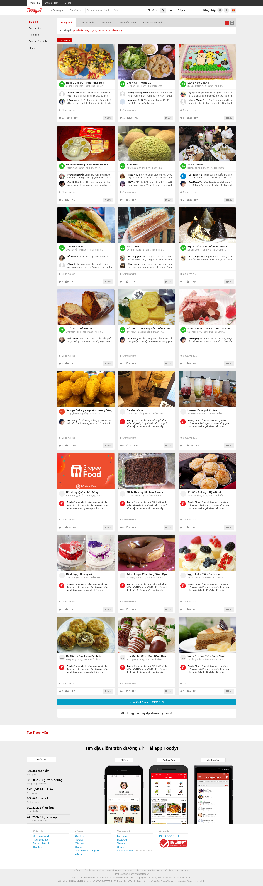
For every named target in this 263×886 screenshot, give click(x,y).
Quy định (37, 847)
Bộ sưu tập (35, 28)
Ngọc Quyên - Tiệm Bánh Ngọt (206, 656)
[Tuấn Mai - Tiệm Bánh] (86, 307)
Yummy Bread (74, 246)
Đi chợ (68, 3)
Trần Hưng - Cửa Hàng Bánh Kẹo (147, 574)
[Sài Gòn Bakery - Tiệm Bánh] (207, 471)
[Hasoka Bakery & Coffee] (207, 389)
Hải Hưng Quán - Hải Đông (82, 492)
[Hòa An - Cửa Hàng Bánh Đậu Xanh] (146, 307)
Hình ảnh (34, 34)
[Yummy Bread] (86, 225)
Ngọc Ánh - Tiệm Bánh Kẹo (204, 574)
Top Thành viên (37, 732)
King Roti (132, 164)
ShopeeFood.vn (125, 850)
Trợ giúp (79, 840)
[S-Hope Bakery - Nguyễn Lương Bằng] (86, 389)
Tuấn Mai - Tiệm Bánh (79, 328)
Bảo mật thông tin (41, 843)
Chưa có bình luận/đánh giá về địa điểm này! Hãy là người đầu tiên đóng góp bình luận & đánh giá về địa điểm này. (147, 423)
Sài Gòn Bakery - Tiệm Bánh (204, 492)
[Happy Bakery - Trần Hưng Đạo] (86, 62)
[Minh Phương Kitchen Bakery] (146, 471)
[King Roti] (146, 143)
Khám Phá (35, 3)
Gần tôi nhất (87, 22)
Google (120, 847)
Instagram (122, 840)
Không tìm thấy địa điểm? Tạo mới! (148, 713)
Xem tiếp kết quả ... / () (147, 702)
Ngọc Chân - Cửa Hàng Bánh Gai (207, 246)
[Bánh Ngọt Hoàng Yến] (86, 553)
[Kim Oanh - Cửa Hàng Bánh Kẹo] (146, 635)
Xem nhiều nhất (127, 22)
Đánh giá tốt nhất (153, 22)
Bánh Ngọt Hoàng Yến (79, 574)
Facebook (122, 836)
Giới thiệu (80, 836)
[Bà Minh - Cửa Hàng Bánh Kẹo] (86, 635)
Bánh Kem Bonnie (198, 82)
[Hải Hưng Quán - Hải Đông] (86, 471)
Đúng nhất (67, 22)
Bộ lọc (154, 10)
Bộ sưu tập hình (38, 41)
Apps (182, 10)
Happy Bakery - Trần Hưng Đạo (85, 82)
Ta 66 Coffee (195, 164)
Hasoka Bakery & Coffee (202, 410)
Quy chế (79, 847)
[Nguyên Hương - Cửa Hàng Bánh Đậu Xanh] (86, 143)
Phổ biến (106, 22)
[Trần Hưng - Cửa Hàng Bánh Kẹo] (146, 553)
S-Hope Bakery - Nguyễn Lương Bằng (89, 410)
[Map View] (232, 22)
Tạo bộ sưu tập (40, 840)
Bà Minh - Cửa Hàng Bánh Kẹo (84, 656)
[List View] (227, 22)
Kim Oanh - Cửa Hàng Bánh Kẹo (146, 656)
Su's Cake (133, 246)
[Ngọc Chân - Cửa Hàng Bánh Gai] (207, 225)
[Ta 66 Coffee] (207, 143)
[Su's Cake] (146, 225)
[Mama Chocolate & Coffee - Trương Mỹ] (207, 307)
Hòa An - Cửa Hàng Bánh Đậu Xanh (148, 328)
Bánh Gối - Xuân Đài (139, 82)
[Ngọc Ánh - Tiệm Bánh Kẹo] (207, 553)
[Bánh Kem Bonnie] (207, 62)
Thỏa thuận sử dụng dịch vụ (88, 850)
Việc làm (79, 843)
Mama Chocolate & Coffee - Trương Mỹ (210, 328)
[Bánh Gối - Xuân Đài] (146, 62)
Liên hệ (78, 854)
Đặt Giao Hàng (52, 3)
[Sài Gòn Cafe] (146, 389)
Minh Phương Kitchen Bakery (145, 492)
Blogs (32, 48)
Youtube (121, 843)
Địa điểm (34, 21)
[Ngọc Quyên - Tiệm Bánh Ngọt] (207, 635)
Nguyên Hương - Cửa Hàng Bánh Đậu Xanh (89, 164)
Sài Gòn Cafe (135, 410)
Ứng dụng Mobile (41, 836)
